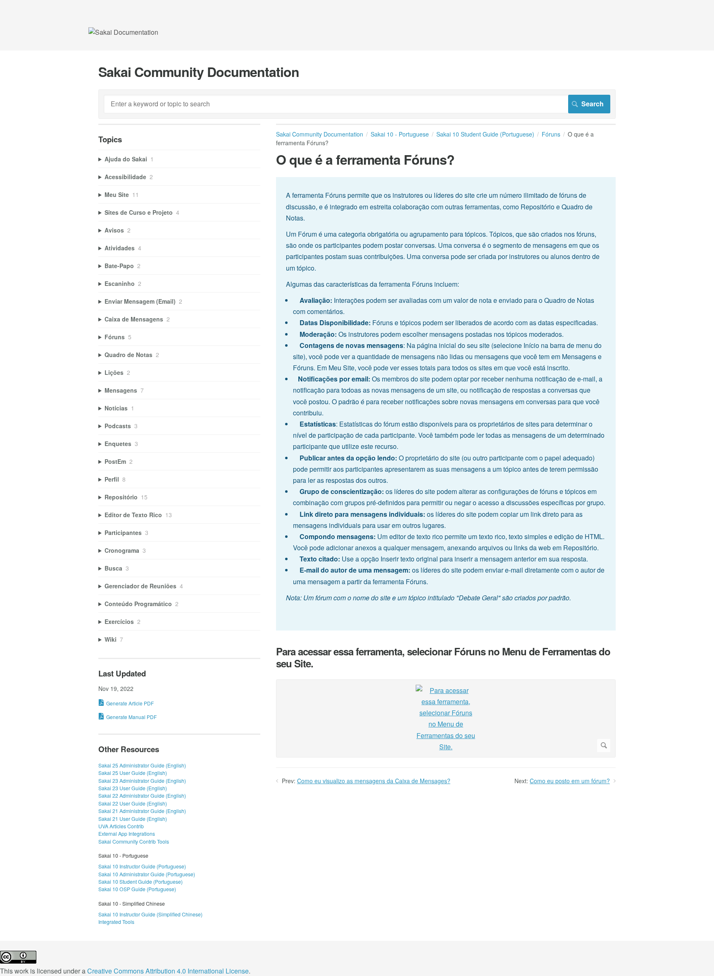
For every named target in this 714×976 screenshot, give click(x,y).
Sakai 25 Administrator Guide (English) (142, 765)
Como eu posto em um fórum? (570, 781)
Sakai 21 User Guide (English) (132, 818)
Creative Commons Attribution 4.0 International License (168, 971)
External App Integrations (126, 833)
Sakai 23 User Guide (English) (132, 787)
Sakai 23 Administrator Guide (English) (142, 780)
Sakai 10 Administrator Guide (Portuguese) (146, 874)
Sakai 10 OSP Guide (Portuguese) (137, 888)
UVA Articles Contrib (121, 826)
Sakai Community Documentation (319, 134)
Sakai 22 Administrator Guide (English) (142, 795)
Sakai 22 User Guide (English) (132, 803)
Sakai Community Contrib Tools (133, 841)
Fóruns (551, 134)
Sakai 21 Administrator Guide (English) (142, 810)
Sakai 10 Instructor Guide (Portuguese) (142, 866)
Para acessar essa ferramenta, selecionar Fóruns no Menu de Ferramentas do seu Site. (443, 657)
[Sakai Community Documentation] (123, 32)
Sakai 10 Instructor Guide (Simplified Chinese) (150, 914)
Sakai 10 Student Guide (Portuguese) (485, 134)
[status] (446, 404)
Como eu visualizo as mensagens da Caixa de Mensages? (373, 781)
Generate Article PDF (130, 703)
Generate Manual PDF (131, 716)
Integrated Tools (116, 921)
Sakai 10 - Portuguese (400, 134)
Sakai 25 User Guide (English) (132, 772)
